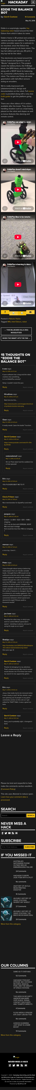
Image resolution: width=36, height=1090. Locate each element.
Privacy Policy (6, 1079)
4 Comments (20, 1008)
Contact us (16, 833)
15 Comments (29, 17)
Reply (4, 387)
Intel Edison (16, 322)
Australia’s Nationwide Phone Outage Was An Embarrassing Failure (23, 864)
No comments (20, 882)
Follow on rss (12, 833)
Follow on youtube (9, 833)
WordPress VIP (22, 1084)
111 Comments (20, 1031)
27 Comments (20, 906)
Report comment (28, 387)
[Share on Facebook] (2, 20)
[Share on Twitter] (5, 20)
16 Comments (20, 894)
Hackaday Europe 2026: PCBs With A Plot (23, 877)
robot (24, 322)
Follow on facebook (2, 833)
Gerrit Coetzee (10, 17)
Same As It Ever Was (22, 972)
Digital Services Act (28, 1079)
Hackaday (18, 2)
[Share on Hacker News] (8, 20)
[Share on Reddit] (11, 20)
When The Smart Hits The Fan (16, 338)
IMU (9, 322)
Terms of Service (16, 1079)
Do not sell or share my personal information (18, 1081)
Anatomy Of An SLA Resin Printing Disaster (21, 888)
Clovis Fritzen (8, 497)
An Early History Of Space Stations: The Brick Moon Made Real (23, 913)
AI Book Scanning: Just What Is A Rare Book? (21, 1025)
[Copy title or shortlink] (13, 21)
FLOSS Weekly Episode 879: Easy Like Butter (22, 1014)
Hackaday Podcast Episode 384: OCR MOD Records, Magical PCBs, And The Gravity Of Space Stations (23, 984)
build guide (6, 96)
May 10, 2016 (30, 21)
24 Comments (20, 871)
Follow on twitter (5, 833)
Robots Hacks (15, 319)
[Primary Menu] (33, 2)
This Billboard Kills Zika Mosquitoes (16, 331)
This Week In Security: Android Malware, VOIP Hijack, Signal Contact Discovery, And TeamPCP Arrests (22, 1000)
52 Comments (20, 976)
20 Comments (20, 919)
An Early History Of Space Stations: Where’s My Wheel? (22, 900)
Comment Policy (8, 789)
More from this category (11, 924)
